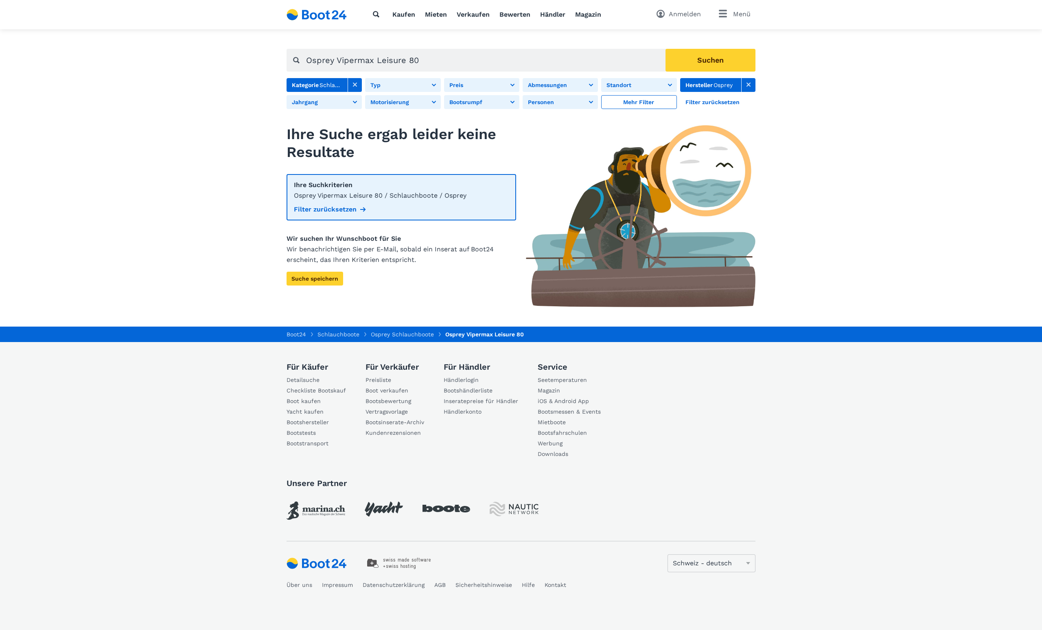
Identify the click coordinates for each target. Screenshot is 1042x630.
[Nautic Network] (514, 509)
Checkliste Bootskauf (316, 390)
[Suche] (378, 14)
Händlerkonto (463, 411)
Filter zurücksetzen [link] (325, 209)
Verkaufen (473, 14)
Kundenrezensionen (393, 432)
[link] (355, 85)
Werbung (550, 443)
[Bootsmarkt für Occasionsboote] (317, 14)
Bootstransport (307, 443)
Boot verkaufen (387, 390)
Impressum (337, 585)
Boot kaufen (304, 401)
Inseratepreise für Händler (481, 401)
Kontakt (555, 585)
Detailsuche (303, 380)
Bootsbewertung (388, 401)
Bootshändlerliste (468, 390)
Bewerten (514, 14)
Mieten (436, 14)
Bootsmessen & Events (569, 411)
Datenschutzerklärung (394, 585)
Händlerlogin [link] (461, 380)
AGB (440, 585)
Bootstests (301, 432)
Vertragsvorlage (387, 411)
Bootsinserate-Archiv (395, 422)
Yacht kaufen (305, 411)
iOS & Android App (563, 401)
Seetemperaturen (562, 380)
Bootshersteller (308, 422)
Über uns (299, 585)
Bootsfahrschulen (562, 432)
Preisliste (378, 380)
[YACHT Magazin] (384, 509)
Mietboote (552, 422)
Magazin (588, 14)
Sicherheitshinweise (483, 585)
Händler (552, 14)
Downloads (553, 454)
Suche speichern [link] (314, 278)
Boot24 (296, 334)
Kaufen (403, 14)
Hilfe (528, 585)
